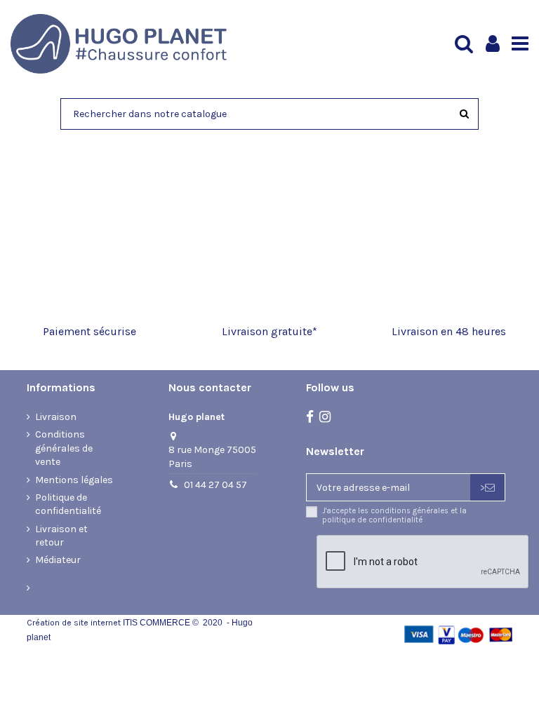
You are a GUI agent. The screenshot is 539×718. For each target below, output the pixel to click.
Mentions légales (74, 480)
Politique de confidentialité (68, 504)
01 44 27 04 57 (215, 485)
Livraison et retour (61, 536)
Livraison (55, 417)
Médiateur (58, 560)
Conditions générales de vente (64, 448)
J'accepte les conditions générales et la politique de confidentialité (394, 515)
